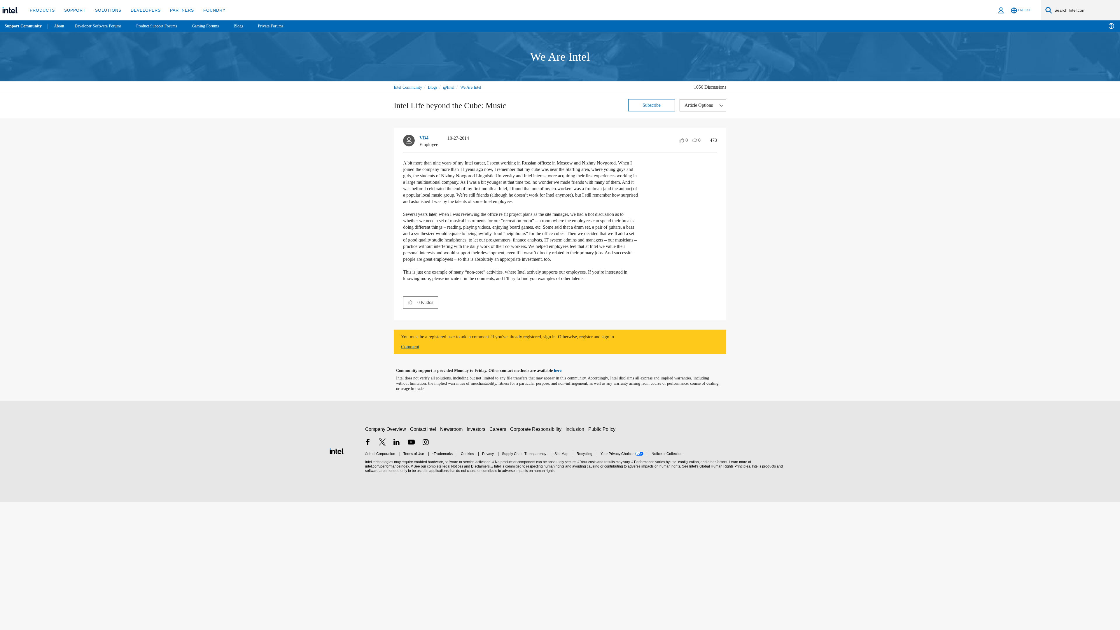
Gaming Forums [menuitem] (216, 26)
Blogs (435, 87)
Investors (477, 441)
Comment (411, 359)
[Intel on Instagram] (425, 455)
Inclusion (576, 441)
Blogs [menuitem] (250, 26)
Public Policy (602, 441)
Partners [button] (176, 10)
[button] (410, 314)
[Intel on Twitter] (382, 455)
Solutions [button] (105, 10)
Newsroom (452, 441)
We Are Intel (477, 87)
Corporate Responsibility (537, 441)
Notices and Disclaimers (470, 479)
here (563, 383)
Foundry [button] (207, 10)
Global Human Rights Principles (723, 479)
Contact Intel (423, 441)
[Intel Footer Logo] (337, 463)
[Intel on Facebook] (368, 455)
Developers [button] (141, 10)
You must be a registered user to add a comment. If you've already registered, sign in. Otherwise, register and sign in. (523, 349)
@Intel (453, 87)
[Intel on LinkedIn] (397, 455)
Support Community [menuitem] (24, 26)
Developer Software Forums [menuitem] (102, 26)
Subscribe (651, 105)
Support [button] (73, 10)
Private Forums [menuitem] (283, 26)
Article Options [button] (700, 105)
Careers (499, 441)
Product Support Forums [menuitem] (164, 26)
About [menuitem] (60, 26)
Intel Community (409, 87)
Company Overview (385, 441)
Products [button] (42, 10)
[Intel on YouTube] (411, 455)
